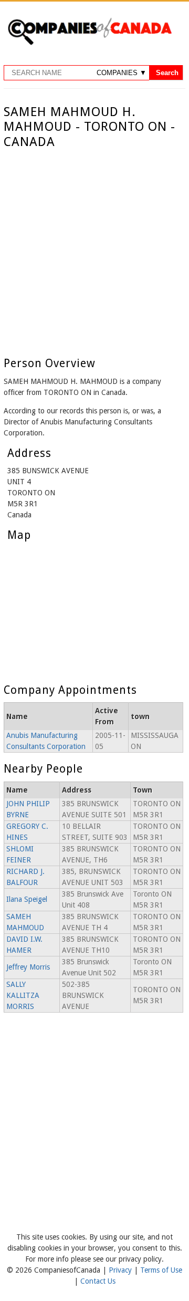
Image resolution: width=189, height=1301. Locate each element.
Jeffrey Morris (28, 967)
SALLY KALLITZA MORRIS (22, 995)
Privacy (121, 1270)
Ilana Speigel (26, 899)
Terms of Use (161, 1270)
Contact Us (98, 1281)
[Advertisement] (94, 249)
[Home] (89, 43)
